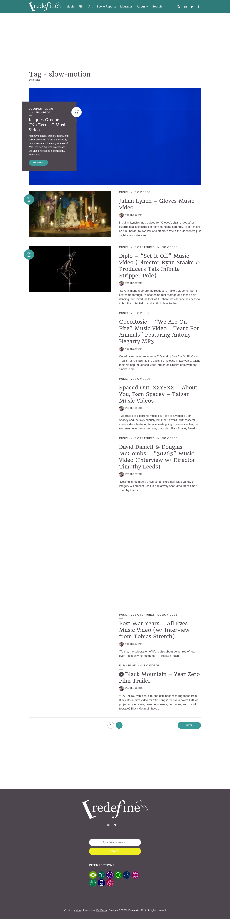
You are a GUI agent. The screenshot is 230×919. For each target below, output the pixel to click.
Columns (35, 108)
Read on (38, 162)
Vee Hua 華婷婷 (134, 215)
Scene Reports (106, 6)
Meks (78, 910)
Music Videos (41, 112)
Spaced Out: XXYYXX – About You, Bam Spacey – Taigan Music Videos (158, 394)
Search (157, 6)
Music (70, 6)
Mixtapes (126, 6)
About (141, 6)
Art (90, 6)
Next (189, 725)
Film (81, 6)
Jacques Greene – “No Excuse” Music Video (48, 124)
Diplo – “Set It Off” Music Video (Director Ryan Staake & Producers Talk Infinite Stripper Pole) (159, 266)
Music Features (142, 247)
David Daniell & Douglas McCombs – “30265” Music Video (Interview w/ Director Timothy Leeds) (157, 457)
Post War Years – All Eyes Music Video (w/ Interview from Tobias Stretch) (154, 630)
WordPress (101, 910)
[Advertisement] (115, 42)
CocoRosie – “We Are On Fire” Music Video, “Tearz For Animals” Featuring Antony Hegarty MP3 (159, 332)
